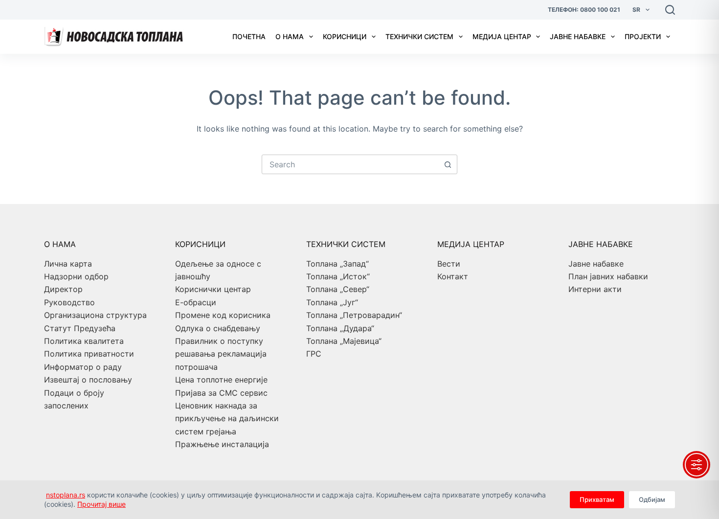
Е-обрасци (195, 302)
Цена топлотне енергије (221, 379)
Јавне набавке (578, 36)
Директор (63, 289)
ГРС (313, 354)
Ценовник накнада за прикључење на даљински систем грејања (227, 418)
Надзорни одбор (76, 276)
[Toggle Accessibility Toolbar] (696, 464)
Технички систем (419, 36)
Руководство (69, 302)
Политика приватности (89, 354)
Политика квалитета (84, 341)
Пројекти (643, 36)
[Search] (670, 10)
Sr (636, 9)
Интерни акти (595, 289)
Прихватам (597, 499)
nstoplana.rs (65, 495)
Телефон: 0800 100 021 (584, 9)
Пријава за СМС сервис (221, 393)
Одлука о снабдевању (217, 328)
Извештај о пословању (88, 379)
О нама (289, 36)
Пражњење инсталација (222, 444)
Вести (448, 264)
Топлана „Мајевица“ (344, 341)
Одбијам (652, 499)
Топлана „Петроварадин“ (354, 315)
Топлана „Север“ (337, 289)
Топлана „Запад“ (337, 264)
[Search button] (447, 164)
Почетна (249, 36)
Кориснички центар (213, 289)
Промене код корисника (222, 315)
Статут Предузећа (79, 328)
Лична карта (68, 264)
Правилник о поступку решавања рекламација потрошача (221, 354)
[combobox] (350, 164)
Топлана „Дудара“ (340, 328)
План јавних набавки (608, 276)
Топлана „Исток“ (338, 276)
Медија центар (501, 36)
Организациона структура (95, 315)
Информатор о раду (83, 367)
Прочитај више (101, 504)
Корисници (344, 36)
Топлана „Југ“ (332, 302)
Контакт (452, 276)
